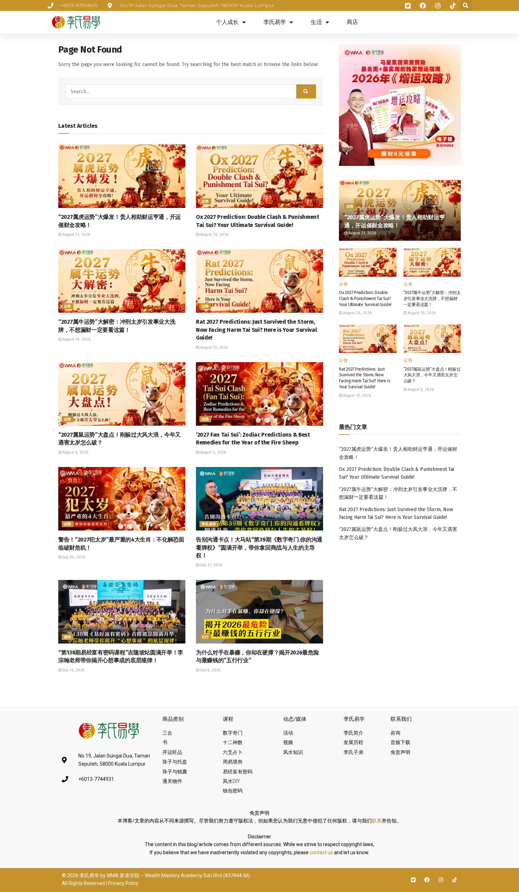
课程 (67, 637)
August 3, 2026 (212, 452)
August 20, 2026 (213, 234)
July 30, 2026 (73, 557)
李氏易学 (274, 22)
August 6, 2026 (74, 452)
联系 (377, 821)
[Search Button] (306, 91)
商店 (352, 22)
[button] (465, 5)
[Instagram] (440, 879)
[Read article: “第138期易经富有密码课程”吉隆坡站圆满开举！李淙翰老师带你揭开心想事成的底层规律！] (121, 611)
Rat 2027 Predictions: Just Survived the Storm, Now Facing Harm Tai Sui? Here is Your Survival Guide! (256, 329)
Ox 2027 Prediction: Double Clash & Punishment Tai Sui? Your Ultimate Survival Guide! (365, 298)
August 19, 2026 (75, 339)
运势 (67, 201)
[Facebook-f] (427, 879)
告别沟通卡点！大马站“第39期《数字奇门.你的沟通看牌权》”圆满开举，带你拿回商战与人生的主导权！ (259, 547)
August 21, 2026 (75, 234)
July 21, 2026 (210, 565)
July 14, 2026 (72, 670)
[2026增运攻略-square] (400, 105)
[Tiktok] (454, 879)
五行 (205, 637)
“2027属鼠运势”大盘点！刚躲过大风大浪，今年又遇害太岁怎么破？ (432, 375)
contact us (321, 852)
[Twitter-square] (413, 879)
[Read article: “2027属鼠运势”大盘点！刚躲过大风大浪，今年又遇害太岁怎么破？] (121, 394)
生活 (316, 22)
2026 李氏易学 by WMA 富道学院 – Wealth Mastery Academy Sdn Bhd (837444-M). (159, 875)
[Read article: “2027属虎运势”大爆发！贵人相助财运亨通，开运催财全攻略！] (121, 176)
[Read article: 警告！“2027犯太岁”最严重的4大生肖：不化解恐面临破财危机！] (121, 499)
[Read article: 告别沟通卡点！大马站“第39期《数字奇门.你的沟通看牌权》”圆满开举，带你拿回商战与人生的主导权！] (259, 499)
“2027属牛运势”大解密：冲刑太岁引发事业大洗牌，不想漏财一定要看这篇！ (432, 298)
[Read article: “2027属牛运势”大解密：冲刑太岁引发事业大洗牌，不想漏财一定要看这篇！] (121, 281)
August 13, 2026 (213, 347)
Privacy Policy (123, 883)
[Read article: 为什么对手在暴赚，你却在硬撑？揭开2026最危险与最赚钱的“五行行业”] (259, 611)
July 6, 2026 (209, 670)
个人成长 (227, 22)
